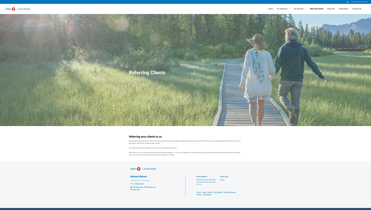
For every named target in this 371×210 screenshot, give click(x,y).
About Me (331, 9)
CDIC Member (218, 192)
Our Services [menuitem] (299, 9)
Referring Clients (316, 9)
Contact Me (356, 9)
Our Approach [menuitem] (282, 9)
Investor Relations (230, 192)
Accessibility (207, 194)
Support (199, 194)
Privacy (198, 192)
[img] (185, 63)
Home (270, 9)
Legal (204, 192)
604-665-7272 (362, 2)
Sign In (222, 180)
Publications (343, 9)
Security (209, 192)
